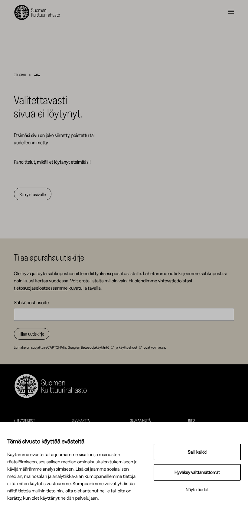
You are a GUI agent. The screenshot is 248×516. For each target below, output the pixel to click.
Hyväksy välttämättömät (197, 472)
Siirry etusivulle (32, 194)
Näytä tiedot (197, 489)
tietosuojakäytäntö (95, 347)
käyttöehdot (128, 347)
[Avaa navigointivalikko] (231, 12)
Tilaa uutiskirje (31, 334)
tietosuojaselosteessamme (41, 288)
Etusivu (20, 75)
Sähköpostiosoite (31, 302)
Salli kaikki (197, 452)
